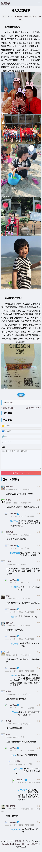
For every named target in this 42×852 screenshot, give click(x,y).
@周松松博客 (16, 829)
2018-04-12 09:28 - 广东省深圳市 (18, 503)
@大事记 (14, 587)
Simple (17, 844)
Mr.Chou (13, 513)
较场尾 (10, 402)
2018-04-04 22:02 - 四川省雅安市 (18, 625)
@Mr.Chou (18, 768)
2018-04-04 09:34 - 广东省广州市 (18, 694)
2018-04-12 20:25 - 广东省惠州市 (22, 516)
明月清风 (9, 622)
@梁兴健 (14, 712)
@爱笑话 (14, 520)
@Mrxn (13, 755)
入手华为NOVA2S (32, 407)
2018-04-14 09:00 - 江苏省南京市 (18, 489)
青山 (8, 595)
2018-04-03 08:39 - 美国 (15, 737)
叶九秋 (8, 720)
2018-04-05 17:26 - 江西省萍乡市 (18, 598)
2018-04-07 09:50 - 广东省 (20, 582)
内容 (3, 447)
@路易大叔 (15, 552)
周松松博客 (10, 805)
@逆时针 (14, 675)
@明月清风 (15, 643)
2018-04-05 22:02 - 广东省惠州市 (22, 750)
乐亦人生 (9, 486)
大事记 (8, 561)
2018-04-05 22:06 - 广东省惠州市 (22, 612)
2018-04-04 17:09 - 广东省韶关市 (18, 655)
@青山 (13, 616)
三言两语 (18, 16)
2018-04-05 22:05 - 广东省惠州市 (22, 671)
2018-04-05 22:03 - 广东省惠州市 (22, 707)
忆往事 (5, 3)
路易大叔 (9, 532)
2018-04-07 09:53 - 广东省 (20, 548)
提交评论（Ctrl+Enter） (21, 473)
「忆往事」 (18, 841)
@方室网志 (22, 789)
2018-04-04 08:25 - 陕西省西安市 (18, 723)
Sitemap (25, 844)
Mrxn (8, 734)
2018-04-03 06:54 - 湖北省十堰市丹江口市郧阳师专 (20, 810)
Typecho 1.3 (7, 844)
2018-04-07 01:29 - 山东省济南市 (18, 534)
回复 (38, 486)
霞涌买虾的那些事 (10, 407)
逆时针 (8, 652)
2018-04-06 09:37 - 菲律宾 (16, 564)
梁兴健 (8, 691)
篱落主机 (35, 844)
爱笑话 (8, 500)
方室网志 (17, 761)
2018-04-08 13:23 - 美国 (22, 764)
